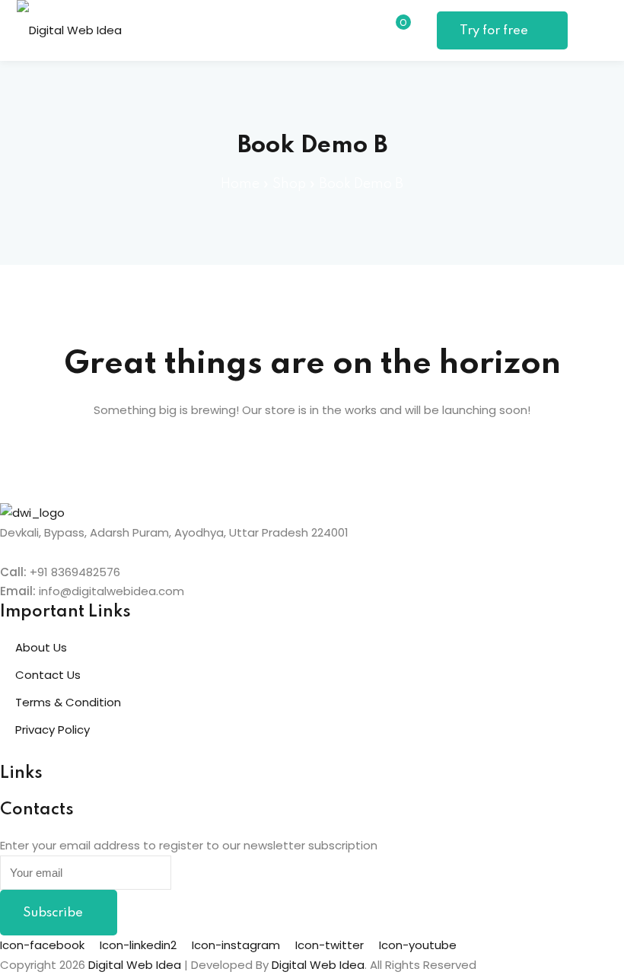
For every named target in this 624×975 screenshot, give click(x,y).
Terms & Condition (68, 702)
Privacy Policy (52, 730)
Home (240, 184)
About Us (41, 647)
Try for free (495, 30)
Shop (289, 184)
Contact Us (48, 675)
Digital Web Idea (318, 965)
